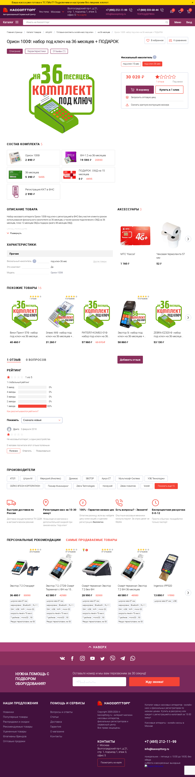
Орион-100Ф (57, 272)
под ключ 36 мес (152, 64)
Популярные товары (15, 716)
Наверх (100, 647)
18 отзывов (142, 299)
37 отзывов (71, 552)
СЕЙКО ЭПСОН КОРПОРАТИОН (25, 486)
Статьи (54, 716)
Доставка (56, 721)
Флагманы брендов (15, 736)
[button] (188, 239)
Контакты (56, 736)
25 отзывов (35, 552)
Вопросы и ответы (61, 711)
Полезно (13, 451)
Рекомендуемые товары (17, 726)
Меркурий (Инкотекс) (50, 478)
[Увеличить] (62, 99)
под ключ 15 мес (131, 64)
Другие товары (100, 261)
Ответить (27, 451)
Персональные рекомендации (34, 540)
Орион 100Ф (32, 155)
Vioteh (147, 486)
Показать (13, 420)
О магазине (57, 731)
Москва (55, 11)
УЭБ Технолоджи (156, 478)
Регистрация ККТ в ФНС (39, 189)
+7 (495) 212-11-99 (116, 10)
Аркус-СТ (106, 478)
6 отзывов (70, 299)
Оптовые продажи (14, 741)
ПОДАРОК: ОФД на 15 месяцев (92, 172)
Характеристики (36, 51)
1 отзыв (33, 299)
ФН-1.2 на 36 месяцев (93, 155)
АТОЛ (12, 478)
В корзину (142, 89)
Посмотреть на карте (111, 762)
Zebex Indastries (128, 486)
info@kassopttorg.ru (116, 13)
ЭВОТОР (90, 478)
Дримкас (73, 478)
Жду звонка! (154, 682)
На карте (81, 14)
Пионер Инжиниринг (58, 486)
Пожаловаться (43, 451)
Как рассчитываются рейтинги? (22, 411)
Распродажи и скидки (16, 721)
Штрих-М (27, 478)
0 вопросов (36, 360)
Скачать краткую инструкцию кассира (150, 105)
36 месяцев (32, 172)
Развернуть (15, 233)
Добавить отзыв (130, 359)
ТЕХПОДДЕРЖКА (145, 13)
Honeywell (107, 486)
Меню (177, 22)
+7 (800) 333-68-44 (147, 10)
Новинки (8, 711)
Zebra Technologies (85, 486)
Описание (14, 51)
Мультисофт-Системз (129, 478)
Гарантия (55, 726)
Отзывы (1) (59, 51)
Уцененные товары (14, 731)
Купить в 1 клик (169, 89)
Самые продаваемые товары (91, 540)
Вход (189, 22)
